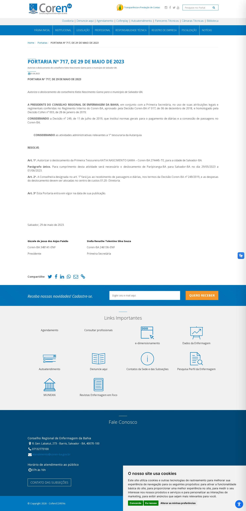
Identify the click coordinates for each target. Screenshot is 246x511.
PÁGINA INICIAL (42, 30)
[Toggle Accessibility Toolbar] (239, 504)
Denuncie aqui (85, 21)
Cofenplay (122, 21)
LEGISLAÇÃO (83, 30)
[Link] (83, 277)
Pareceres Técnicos (167, 21)
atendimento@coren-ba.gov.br (51, 454)
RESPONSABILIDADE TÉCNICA (130, 30)
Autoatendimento (141, 21)
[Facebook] (170, 7)
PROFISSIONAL (102, 30)
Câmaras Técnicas (193, 21)
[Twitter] (174, 7)
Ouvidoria (67, 21)
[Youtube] (178, 7)
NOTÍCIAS (207, 30)
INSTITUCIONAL (63, 30)
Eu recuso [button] (151, 503)
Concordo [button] (135, 503)
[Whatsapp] (69, 277)
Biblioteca (212, 21)
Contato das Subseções (49, 482)
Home (31, 42)
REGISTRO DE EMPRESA (164, 30)
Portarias (42, 42)
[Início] (50, 9)
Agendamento (105, 21)
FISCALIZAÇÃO (189, 30)
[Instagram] (166, 7)
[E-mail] (75, 277)
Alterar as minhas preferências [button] (178, 503)
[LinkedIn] (62, 277)
